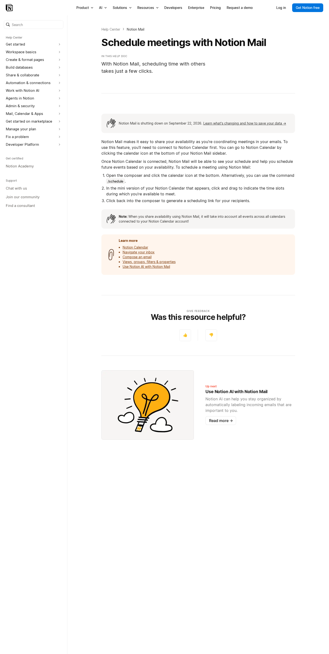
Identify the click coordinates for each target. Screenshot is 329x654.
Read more (221, 420)
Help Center (110, 29)
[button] (33, 24)
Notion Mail (135, 29)
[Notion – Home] (10, 8)
